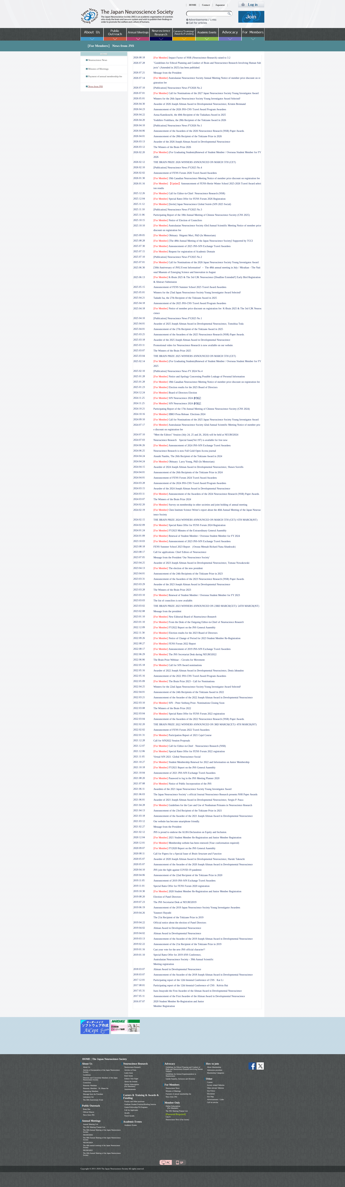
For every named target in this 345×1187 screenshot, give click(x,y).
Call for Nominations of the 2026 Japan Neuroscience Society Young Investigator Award (206, 262)
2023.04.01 (139, 573)
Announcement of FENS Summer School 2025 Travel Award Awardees (189, 287)
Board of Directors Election (175, 392)
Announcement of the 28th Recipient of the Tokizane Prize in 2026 (187, 136)
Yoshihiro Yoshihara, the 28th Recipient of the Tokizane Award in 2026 (189, 120)
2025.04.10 (139, 318)
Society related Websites (215, 1085)
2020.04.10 (139, 869)
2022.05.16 (139, 670)
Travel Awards (129, 1116)
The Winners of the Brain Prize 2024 (172, 499)
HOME (192, 5)
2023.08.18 (139, 546)
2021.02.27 (139, 826)
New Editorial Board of (184, 616)
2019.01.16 (139, 949)
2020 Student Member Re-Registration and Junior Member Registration (197, 891)
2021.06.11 (139, 789)
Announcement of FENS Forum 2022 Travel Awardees (181, 730)
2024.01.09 (139, 535)
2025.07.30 (139, 246)
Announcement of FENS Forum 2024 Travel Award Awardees (185, 477)
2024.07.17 (139, 424)
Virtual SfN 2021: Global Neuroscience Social (177, 756)
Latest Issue (128, 1073)
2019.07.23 (139, 902)
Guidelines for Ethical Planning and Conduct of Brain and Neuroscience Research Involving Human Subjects (184, 1069)
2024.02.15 (139, 519)
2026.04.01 (139, 136)
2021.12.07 (139, 745)
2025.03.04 (139, 356)
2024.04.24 (139, 456)
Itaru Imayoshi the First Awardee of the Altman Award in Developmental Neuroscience (197, 991)
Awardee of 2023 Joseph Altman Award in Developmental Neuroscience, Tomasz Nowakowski (201, 563)
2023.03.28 (139, 589)
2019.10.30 (139, 891)
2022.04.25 (139, 686)
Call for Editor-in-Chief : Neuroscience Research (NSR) (189, 746)
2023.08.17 (139, 552)
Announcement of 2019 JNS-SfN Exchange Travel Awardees (192, 649)
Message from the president (167, 611)
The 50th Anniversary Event (93, 1100)
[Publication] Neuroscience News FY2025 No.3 (177, 209)
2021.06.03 (139, 794)
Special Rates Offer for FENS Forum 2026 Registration (189, 198)
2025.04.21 (139, 297)
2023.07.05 (139, 557)
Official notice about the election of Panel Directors (179, 922)
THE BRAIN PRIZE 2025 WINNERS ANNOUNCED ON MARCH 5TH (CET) (194, 356)
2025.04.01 (139, 323)
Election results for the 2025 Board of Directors (185, 387)
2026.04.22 (139, 114)
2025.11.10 (139, 209)
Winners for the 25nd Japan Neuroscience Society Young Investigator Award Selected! (197, 292)
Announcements (130, 1089)
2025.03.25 (139, 334)
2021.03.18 (139, 815)
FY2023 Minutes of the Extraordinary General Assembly (189, 530)
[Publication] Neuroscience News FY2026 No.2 (177, 88)
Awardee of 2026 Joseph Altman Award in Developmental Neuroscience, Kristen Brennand (199, 104)
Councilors (87, 1083)
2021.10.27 (139, 762)
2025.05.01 (139, 292)
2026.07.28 (139, 63)
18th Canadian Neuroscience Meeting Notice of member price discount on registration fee (206, 382)
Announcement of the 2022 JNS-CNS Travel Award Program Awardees (189, 676)
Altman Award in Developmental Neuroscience (177, 928)
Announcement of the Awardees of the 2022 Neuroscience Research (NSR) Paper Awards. (199, 719)
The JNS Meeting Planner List (94, 1127)
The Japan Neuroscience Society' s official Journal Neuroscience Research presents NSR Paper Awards (205, 794)
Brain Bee (86, 1109)
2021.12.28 (139, 740)
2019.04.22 (139, 922)
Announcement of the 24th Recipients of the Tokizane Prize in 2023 (188, 573)
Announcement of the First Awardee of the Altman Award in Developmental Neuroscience (199, 996)
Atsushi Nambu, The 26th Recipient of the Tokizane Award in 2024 (187, 456)
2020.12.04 (139, 837)
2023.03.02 (139, 605)
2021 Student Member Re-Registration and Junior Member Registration (197, 837)
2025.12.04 (139, 198)
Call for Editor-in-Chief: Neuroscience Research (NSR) (189, 193)
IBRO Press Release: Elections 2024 (179, 414)
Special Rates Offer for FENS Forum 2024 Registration (189, 525)
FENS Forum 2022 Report (174, 643)
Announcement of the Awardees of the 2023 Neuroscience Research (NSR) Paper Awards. (199, 579)
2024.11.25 (139, 398)
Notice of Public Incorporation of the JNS (182, 783)
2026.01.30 (139, 178)
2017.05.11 (139, 996)
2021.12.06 (139, 751)
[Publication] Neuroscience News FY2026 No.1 (177, 125)
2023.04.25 (139, 562)
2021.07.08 (139, 783)
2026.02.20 (139, 152)
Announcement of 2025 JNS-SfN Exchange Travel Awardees (192, 246)
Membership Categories (215, 1073)
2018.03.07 (139, 969)
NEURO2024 (88, 1143)
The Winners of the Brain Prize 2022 (172, 708)
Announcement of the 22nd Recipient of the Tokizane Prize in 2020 (187, 875)
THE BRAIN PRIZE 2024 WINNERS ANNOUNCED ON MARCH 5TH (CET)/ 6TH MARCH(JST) (205, 519)
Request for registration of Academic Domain (184, 251)
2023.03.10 (139, 595)
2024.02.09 (139, 525)
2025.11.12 (139, 204)
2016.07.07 (139, 1001)
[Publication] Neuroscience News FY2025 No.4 (177, 167)
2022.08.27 (139, 643)
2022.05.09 (139, 681)
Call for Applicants (131, 1110)
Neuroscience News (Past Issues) (177, 1120)
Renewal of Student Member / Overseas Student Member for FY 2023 (196, 595)
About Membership (214, 1067)
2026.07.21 (139, 72)
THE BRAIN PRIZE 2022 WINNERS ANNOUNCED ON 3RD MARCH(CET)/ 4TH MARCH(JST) (205, 724)
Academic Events (130, 1125)
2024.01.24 (139, 530)
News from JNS (89, 1115)
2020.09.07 (139, 848)
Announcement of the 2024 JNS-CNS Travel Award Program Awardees (189, 483)
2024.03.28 (139, 483)
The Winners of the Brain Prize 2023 (172, 589)
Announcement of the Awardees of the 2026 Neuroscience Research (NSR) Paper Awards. (199, 131)
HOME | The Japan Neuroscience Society (104, 1059)
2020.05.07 (139, 859)
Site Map (210, 1097)
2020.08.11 (139, 853)
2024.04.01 (139, 472)
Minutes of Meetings (98, 69)
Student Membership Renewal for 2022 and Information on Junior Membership (201, 762)
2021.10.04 (139, 772)
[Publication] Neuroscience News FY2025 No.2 (177, 257)
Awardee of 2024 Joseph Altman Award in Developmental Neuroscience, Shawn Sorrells (198, 467)
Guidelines (87, 1075)
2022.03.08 (139, 708)
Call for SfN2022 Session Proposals (171, 740)
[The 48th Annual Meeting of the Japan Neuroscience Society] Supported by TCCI (203, 240)
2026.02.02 (139, 172)
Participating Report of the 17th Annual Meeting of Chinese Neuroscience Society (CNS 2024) (201, 409)
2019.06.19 (139, 907)
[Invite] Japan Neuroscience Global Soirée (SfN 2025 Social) (192, 204)
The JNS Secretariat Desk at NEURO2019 (174, 902)
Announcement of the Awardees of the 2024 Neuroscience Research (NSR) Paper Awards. (206, 494)
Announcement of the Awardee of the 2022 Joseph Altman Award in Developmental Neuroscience (203, 697)
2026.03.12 (139, 147)
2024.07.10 (139, 434)
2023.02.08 (139, 611)
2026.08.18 (139, 57)
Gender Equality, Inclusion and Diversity (180, 1079)
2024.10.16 (139, 414)
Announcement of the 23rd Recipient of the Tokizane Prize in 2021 (187, 810)
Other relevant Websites (215, 1088)
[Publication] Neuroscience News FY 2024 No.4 (178, 371)
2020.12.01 (139, 842)
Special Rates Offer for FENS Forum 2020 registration (181, 886)
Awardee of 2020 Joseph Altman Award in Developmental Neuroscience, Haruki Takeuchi (199, 859)
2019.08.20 (139, 896)
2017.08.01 (139, 985)
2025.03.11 (139, 345)
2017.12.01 (139, 980)
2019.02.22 (139, 944)
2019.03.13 (139, 938)
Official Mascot (88, 1112)
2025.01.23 (139, 387)
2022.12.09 (139, 627)
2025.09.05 (139, 235)
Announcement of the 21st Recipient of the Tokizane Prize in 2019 (187, 944)
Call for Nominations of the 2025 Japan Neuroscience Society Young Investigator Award (206, 419)
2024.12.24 (139, 392)
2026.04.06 (139, 130)
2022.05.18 (139, 665)
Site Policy (211, 1091)
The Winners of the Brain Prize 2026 (172, 147)
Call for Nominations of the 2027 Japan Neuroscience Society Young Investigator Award (206, 93)
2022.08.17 (139, 649)
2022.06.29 (139, 654)
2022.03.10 (139, 702)
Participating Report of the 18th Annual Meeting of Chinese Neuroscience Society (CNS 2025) (201, 215)
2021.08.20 (139, 778)
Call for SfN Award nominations (177, 665)
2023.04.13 (139, 568)
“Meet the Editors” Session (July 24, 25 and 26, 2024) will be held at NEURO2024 (195, 434)
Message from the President (167, 72)
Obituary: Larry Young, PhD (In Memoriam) (184, 461)
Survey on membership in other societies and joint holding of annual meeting (200, 504)
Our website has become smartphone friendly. (176, 821)
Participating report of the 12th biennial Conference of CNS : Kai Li (188, 980)
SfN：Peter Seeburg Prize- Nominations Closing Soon (188, 703)
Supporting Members (90, 1091)
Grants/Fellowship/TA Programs (136, 1107)
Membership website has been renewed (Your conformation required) (196, 843)
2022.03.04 (139, 713)
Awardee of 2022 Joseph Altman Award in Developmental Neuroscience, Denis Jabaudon (198, 670)
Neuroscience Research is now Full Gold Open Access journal (184, 451)
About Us (86, 1067)
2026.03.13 (139, 141)
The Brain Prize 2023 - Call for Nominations (184, 681)
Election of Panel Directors (167, 896)
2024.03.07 (139, 499)
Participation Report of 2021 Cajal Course (182, 735)
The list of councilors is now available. (173, 600)
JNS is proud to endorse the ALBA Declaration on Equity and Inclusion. (190, 832)
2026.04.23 (139, 109)
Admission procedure (214, 1070)
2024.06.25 (139, 450)
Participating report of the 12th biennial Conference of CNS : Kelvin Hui (190, 985)
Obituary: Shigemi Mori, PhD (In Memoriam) (184, 235)
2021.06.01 (139, 799)
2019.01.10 (139, 954)
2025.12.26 (139, 193)
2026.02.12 (139, 162)
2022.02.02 (139, 729)
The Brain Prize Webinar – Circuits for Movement (179, 659)
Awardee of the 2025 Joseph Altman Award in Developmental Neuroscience (191, 340)
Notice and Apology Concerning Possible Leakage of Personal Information (199, 376)
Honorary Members (90, 1085)
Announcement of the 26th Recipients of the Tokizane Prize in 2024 (188, 472)
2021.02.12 (139, 832)
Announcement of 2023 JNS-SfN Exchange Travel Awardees (192, 541)
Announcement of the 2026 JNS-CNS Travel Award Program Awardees (189, 109)
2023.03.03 (139, 600)
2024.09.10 (139, 419)
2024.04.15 (139, 467)
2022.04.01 (139, 692)
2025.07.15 (139, 251)
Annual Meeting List (90, 1124)
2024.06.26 (139, 445)
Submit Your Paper (131, 1079)
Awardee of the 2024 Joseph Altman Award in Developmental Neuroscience (191, 488)
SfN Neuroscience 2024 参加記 (177, 398)
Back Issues (128, 1076)
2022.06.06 (139, 659)
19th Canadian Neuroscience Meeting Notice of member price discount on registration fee (206, 178)
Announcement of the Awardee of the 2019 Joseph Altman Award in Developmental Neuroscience (203, 938)
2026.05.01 (139, 98)
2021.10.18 (139, 767)
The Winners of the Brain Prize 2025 (172, 350)
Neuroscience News (97, 60)
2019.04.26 (139, 912)
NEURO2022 (88, 1150)
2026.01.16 (139, 183)
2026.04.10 (139, 125)
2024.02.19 (139, 510)
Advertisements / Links (215, 1099)
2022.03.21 (139, 697)
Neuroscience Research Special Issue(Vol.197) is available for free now (190, 440)
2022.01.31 (139, 735)
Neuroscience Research (132, 1067)
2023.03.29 (139, 584)
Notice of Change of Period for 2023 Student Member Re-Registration (196, 638)
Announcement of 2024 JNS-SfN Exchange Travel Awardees (192, 445)
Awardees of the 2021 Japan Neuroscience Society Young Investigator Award (192, 789)
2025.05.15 (139, 287)
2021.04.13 (139, 810)
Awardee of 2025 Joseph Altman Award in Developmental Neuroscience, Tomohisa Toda (198, 323)
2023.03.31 (139, 579)
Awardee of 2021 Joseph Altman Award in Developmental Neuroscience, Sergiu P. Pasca (198, 800)
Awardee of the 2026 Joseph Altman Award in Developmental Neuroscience (191, 141)
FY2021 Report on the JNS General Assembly (184, 767)
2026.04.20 (139, 120)
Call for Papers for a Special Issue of (187, 853)
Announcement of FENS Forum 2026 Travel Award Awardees (185, 173)
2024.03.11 (139, 493)
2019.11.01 (139, 886)
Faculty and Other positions (134, 1101)
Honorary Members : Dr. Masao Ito (95, 1088)
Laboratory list (88, 1097)
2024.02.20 (139, 504)
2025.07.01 (139, 262)
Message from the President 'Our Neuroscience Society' (181, 557)
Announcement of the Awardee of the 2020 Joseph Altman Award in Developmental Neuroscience (203, 864)
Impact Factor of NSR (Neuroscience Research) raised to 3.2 (191, 57)
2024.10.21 (139, 408)
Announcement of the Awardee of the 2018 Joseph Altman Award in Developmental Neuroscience (203, 974)
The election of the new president (178, 568)
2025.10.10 (139, 225)
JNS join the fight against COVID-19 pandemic (177, 870)
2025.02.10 (139, 371)
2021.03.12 (139, 821)
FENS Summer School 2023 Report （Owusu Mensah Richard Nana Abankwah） (195, 546)
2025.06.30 (139, 267)
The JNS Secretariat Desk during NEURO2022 (185, 654)
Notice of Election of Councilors (177, 220)
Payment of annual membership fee (105, 76)
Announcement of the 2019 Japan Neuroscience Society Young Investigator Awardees (196, 907)
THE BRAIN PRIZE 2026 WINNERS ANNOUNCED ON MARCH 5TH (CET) (194, 162)
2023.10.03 (139, 541)
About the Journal (130, 1082)
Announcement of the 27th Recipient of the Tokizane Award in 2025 (188, 329)
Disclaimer (211, 1094)
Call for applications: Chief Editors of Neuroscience (179, 552)
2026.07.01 (139, 93)
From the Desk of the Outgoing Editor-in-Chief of (198, 622)
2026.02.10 (139, 167)
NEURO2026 (88, 1135)
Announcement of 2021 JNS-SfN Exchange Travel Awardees (184, 773)
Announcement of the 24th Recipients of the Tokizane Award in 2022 (188, 692)
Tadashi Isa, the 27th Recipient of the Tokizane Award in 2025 (185, 298)
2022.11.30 (139, 632)
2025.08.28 (139, 240)
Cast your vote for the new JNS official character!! (179, 949)
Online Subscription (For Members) (131, 1085)
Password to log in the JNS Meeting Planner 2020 (186, 778)
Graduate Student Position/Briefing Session (140, 1104)
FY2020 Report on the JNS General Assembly (184, 848)
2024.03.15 (139, 488)
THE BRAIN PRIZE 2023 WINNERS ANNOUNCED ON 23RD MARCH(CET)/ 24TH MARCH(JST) (206, 606)
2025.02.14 (139, 361)
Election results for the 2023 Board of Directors (185, 633)
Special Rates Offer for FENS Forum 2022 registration (189, 713)
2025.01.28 (139, 376)
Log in (168, 1117)
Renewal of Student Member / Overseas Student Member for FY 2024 (196, 536)
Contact (206, 5)
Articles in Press (130, 1070)
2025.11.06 (139, 214)
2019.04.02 (139, 928)
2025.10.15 (139, 220)
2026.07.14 (139, 78)
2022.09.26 (139, 638)
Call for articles (212, 1102)
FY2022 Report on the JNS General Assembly (184, 627)
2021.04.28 (139, 805)
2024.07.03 (139, 440)
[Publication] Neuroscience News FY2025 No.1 (177, 318)
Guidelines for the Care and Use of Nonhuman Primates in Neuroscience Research (202, 805)
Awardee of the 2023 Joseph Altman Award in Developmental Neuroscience (191, 584)
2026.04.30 (139, 104)
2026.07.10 (139, 87)
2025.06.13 (139, 277)
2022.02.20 (139, 724)
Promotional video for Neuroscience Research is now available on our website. (193, 345)
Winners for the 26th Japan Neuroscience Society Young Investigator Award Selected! (196, 98)
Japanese (220, 5)
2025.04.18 (139, 303)
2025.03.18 (139, 339)
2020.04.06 (139, 875)
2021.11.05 (139, 756)
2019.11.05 (139, 880)
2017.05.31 (139, 990)
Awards (127, 1113)
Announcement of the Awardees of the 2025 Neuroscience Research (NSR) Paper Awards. (199, 334)
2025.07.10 (139, 256)
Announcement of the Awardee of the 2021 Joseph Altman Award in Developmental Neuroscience (203, 816)
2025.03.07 (139, 350)
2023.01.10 (139, 616)
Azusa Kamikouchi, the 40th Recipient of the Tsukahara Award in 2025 (189, 114)
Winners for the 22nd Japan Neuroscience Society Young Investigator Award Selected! (197, 686)
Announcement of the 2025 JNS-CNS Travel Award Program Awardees (189, 303)
